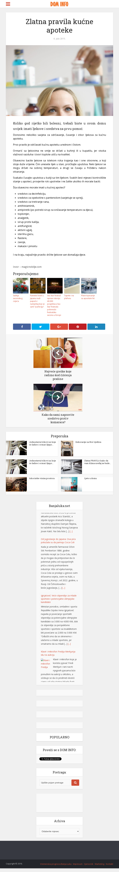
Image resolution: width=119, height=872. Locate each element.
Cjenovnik (88, 864)
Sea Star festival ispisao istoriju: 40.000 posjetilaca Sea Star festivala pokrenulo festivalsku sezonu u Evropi (54, 305)
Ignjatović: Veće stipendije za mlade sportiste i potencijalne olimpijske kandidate (59, 576)
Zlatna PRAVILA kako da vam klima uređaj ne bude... (97, 462)
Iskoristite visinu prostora (42, 478)
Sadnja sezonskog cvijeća (17, 298)
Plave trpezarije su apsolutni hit (88, 297)
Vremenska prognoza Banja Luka (55, 864)
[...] (63, 564)
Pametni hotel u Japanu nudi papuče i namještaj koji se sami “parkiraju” (37, 301)
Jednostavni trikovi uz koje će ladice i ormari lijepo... (42, 443)
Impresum (77, 864)
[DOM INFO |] (59, 3)
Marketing (99, 864)
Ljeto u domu (90, 478)
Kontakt (109, 864)
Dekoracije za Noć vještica (88, 442)
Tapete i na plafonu (69, 297)
